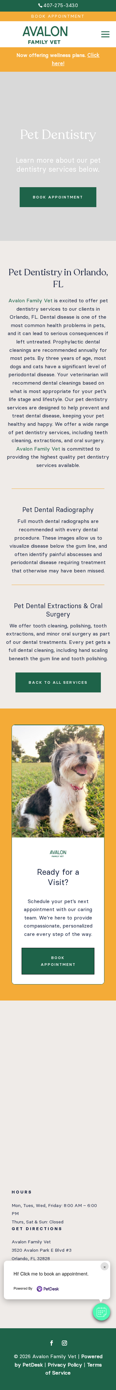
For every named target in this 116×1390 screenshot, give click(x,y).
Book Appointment (58, 16)
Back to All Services (58, 682)
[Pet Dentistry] (105, 46)
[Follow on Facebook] (51, 1343)
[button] (101, 1312)
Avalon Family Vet (30, 300)
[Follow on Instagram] (64, 1343)
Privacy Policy (65, 1365)
